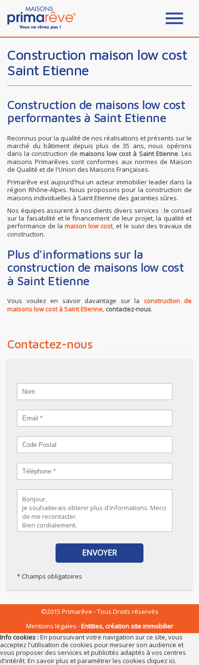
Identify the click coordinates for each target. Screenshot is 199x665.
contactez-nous (128, 309)
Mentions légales (51, 626)
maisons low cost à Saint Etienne (129, 153)
